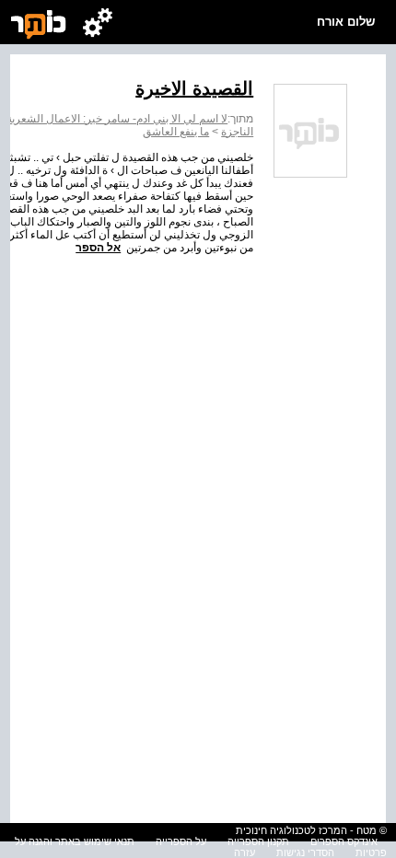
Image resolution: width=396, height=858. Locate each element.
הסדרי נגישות (305, 852)
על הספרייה (181, 841)
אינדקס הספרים (344, 841)
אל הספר (98, 247)
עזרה (244, 852)
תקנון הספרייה (258, 841)
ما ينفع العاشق (176, 131)
